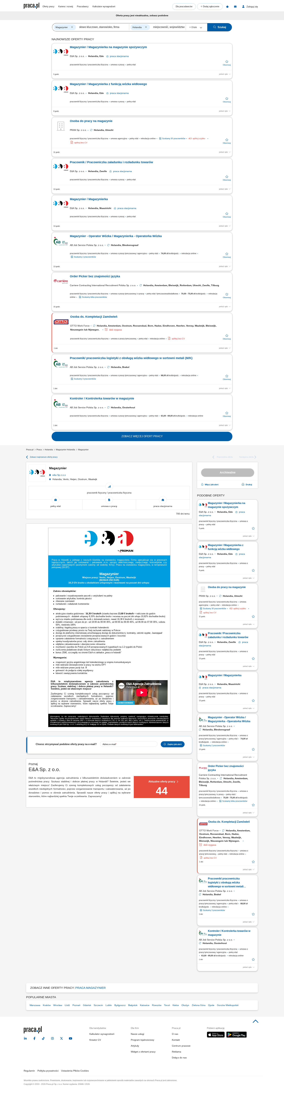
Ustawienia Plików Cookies (75, 1070)
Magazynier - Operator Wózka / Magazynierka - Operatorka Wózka (116, 236)
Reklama (176, 1051)
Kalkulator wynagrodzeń (104, 6)
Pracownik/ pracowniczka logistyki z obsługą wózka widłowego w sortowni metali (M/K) (131, 358)
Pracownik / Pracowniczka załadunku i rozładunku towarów (111, 162)
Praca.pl (30, 450)
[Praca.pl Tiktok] (43, 1038)
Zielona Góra (198, 1005)
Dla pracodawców (184, 6)
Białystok (132, 1005)
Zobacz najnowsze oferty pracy (44, 457)
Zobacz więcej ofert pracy (142, 436)
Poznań (76, 1005)
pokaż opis (223, 74)
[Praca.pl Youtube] (70, 1038)
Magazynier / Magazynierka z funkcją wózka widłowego (108, 84)
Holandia (49, 450)
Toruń (167, 1005)
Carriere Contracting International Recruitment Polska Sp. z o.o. (103, 285)
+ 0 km (193, 27)
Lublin (109, 1005)
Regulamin (29, 1070)
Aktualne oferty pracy (161, 781)
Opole (211, 1005)
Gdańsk (87, 1005)
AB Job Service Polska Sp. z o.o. (87, 245)
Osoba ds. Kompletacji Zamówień (93, 316)
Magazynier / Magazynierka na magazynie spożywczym (108, 47)
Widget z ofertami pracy (143, 1051)
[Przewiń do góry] (255, 1021)
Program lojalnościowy (142, 1040)
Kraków (47, 1005)
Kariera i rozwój (65, 6)
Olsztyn (185, 1005)
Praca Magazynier (90, 987)
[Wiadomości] (235, 6)
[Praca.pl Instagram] (52, 1038)
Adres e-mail (109, 744)
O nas (175, 1034)
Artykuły (135, 1045)
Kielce (176, 1005)
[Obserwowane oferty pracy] (227, 6)
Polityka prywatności (48, 1070)
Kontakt (176, 1040)
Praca (39, 450)
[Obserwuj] (227, 63)
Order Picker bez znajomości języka (95, 276)
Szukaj (222, 27)
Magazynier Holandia (65, 450)
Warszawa (35, 1005)
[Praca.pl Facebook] (34, 1038)
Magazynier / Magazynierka (89, 199)
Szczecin (98, 1005)
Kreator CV (95, 1040)
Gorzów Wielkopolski (227, 1005)
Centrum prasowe (181, 1045)
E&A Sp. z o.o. (77, 56)
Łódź (67, 1005)
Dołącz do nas (179, 1057)
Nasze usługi (137, 1034)
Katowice (144, 1005)
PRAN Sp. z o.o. (78, 130)
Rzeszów (156, 1005)
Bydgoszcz (120, 1005)
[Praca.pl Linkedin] (25, 1038)
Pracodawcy (83, 6)
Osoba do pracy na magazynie (91, 121)
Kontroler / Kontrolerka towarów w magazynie (102, 398)
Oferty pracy (48, 6)
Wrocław (57, 1005)
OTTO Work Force (80, 325)
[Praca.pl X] (61, 1038)
